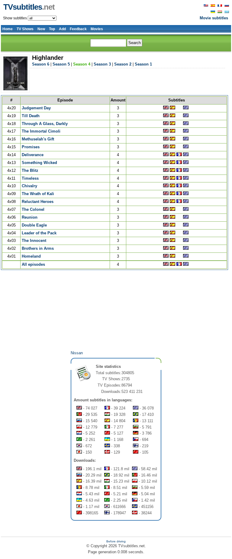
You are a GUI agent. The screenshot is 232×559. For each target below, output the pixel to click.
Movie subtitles (214, 18)
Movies (97, 29)
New (41, 29)
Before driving (116, 541)
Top (52, 29)
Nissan (77, 353)
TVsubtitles (29, 6)
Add (62, 29)
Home (7, 29)
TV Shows (25, 29)
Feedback (78, 29)
